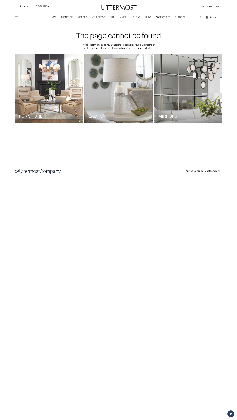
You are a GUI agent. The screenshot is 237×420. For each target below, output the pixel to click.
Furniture (67, 17)
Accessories (163, 17)
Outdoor (180, 17)
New (54, 17)
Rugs (148, 17)
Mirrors (82, 17)
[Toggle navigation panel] (16, 17)
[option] (23, 6)
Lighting (135, 17)
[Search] (201, 17)
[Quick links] (230, 413)
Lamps (122, 17)
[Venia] (118, 6)
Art (112, 17)
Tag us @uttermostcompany (205, 171)
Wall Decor (98, 17)
